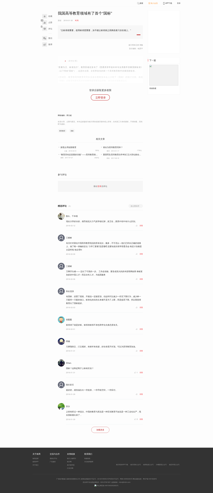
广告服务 (53, 461)
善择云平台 (53, 458)
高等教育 (62, 131)
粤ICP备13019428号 (150, 479)
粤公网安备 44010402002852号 (107, 485)
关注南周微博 (88, 461)
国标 (72, 131)
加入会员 (154, 3)
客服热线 (87, 458)
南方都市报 (70, 465)
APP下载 (168, 3)
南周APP (35, 461)
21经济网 (70, 468)
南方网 (69, 461)
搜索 (141, 3)
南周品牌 (35, 458)
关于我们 (35, 465)
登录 (178, 3)
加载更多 (100, 429)
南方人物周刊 (71, 458)
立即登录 (100, 97)
